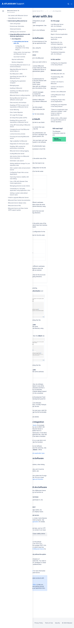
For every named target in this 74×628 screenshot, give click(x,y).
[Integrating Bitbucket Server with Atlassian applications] (49, 11)
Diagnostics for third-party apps (19, 143)
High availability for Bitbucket (18, 141)
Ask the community (57, 139)
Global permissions (15, 29)
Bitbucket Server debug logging (19, 151)
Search (68, 4)
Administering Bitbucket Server (17, 21)
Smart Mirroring (14, 109)
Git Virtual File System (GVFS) (18, 117)
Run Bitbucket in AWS (16, 73)
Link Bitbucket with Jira (57, 73)
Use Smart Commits (19, 56)
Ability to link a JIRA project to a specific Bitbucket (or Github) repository (59, 119)
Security (57, 623)
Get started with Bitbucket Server (18, 15)
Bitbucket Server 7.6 (13, 10)
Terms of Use (49, 623)
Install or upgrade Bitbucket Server (18, 197)
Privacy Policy (39, 623)
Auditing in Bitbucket (16, 88)
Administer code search (17, 160)
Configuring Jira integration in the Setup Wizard (22, 47)
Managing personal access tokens (20, 186)
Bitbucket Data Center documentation (19, 200)
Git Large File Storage (16, 115)
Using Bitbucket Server (15, 18)
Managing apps (14, 85)
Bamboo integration (17, 62)
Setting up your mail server (18, 31)
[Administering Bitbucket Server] (45, 11)
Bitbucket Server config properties (20, 95)
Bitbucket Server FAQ (14, 205)
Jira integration (16, 39)
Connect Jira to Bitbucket (58, 91)
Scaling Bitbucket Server (17, 153)
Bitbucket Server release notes (17, 203)
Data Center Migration (16, 112)
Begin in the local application (59, 34)
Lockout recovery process (17, 134)
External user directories (17, 26)
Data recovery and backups (18, 102)
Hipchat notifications (18, 59)
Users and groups (15, 23)
